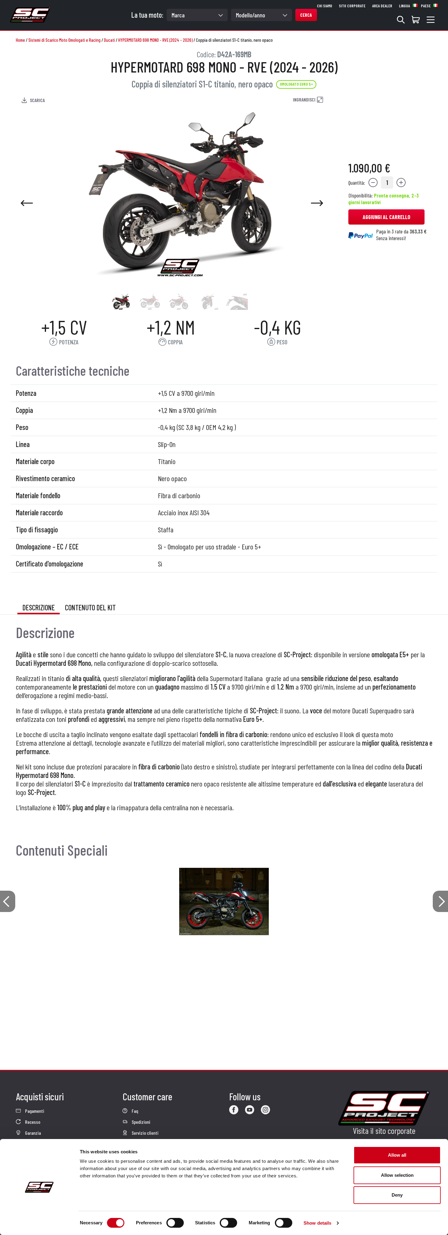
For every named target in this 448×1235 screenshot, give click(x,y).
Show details (317, 1223)
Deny (397, 1195)
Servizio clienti (144, 1133)
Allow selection (397, 1175)
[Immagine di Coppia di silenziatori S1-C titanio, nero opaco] (121, 301)
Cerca (306, 15)
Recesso (32, 1122)
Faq (134, 1111)
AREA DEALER (382, 5)
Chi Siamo (324, 5)
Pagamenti (34, 1111)
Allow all (397, 1155)
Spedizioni (140, 1122)
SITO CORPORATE (352, 5)
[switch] (175, 1223)
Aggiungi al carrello (386, 217)
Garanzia (32, 1133)
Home (20, 40)
